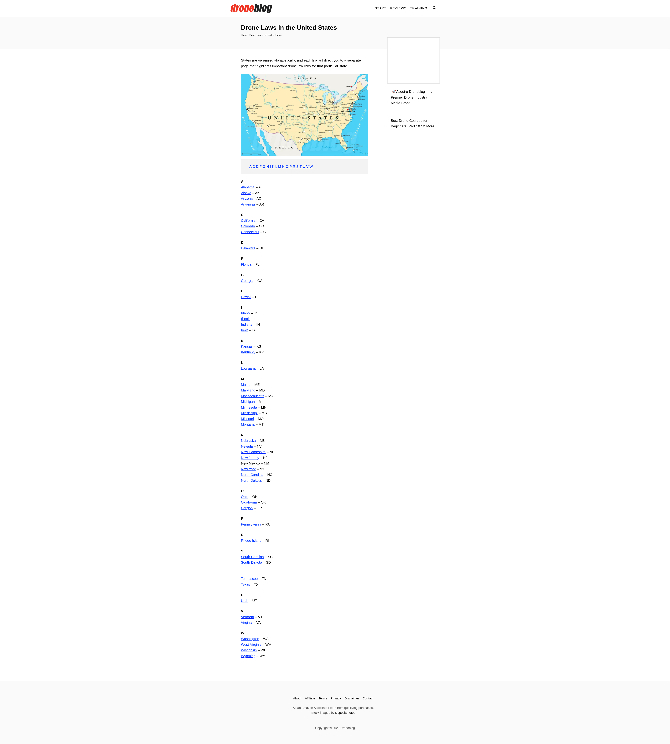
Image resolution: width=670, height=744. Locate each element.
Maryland (248, 390)
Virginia (246, 622)
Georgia (247, 281)
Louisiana (248, 368)
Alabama (248, 187)
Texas (245, 584)
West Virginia (251, 644)
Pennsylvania (251, 524)
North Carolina (252, 475)
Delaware (248, 248)
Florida (246, 264)
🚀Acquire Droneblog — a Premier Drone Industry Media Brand (411, 97)
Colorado (248, 226)
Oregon (247, 508)
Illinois (245, 319)
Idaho (245, 313)
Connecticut (250, 232)
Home (244, 35)
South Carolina (252, 557)
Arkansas (248, 204)
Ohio (244, 497)
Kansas (246, 346)
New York (248, 469)
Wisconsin (249, 650)
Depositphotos (345, 712)
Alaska (246, 193)
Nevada (247, 446)
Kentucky (248, 352)
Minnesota (249, 407)
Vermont (247, 617)
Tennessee (249, 579)
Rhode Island (251, 540)
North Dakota (251, 480)
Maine (245, 385)
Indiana (246, 324)
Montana (248, 424)
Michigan (248, 402)
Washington (250, 639)
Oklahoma (249, 502)
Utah (244, 601)
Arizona (247, 198)
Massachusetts (252, 396)
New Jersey (250, 458)
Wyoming (248, 656)
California (248, 220)
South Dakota (251, 562)
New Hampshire (253, 452)
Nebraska (248, 441)
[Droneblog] (261, 8)
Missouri (247, 419)
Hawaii (246, 297)
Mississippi (249, 413)
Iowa (244, 330)
